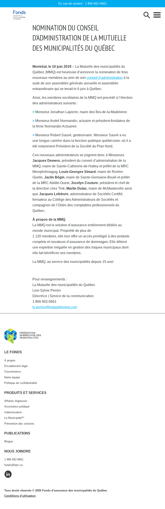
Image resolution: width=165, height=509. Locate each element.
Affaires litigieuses (15, 401)
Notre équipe (12, 377)
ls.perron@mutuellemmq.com (54, 307)
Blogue (8, 441)
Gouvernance (12, 371)
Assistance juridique (16, 406)
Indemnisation (13, 412)
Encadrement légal (16, 366)
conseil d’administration (105, 77)
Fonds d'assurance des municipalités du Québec (19, 15)
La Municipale (14, 417)
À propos (9, 360)
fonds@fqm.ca (13, 465)
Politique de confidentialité (20, 383)
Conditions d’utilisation (20, 495)
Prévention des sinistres (19, 423)
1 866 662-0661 (96, 3)
